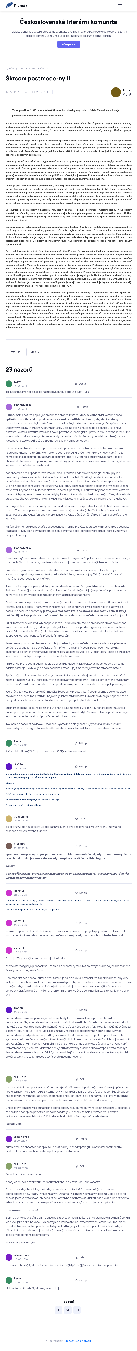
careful (19, 891)
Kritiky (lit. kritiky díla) (32, 68)
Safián (18, 764)
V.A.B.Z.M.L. (21, 1077)
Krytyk (127, 94)
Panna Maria (22, 405)
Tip (18, 352)
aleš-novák (21, 1137)
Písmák (20, 5)
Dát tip (83, 383)
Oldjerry (19, 844)
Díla (11, 68)
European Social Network (77, 1340)
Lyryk (17, 381)
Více (33, 352)
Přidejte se (68, 44)
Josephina (21, 816)
